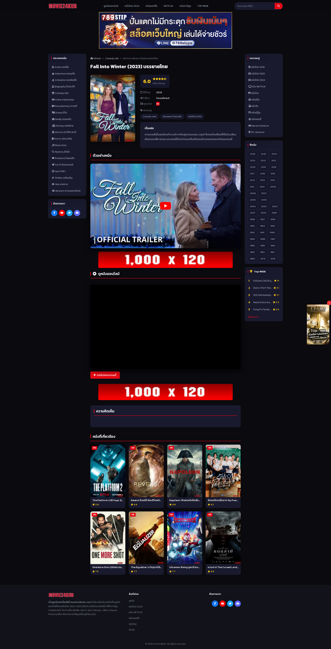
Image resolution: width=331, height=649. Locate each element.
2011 (252, 186)
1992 (252, 232)
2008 (253, 193)
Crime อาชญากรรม (64, 99)
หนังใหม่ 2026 (257, 67)
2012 (272, 180)
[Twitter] (69, 213)
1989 (252, 239)
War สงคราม (61, 184)
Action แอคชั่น (61, 67)
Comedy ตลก (61, 93)
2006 (253, 199)
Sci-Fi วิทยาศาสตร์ (63, 164)
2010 (262, 186)
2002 (275, 206)
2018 (273, 167)
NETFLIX (168, 6)
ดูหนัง (131, 600)
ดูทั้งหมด (252, 316)
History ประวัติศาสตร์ (65, 132)
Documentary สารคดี (65, 106)
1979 (262, 258)
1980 (252, 258)
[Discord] (77, 213)
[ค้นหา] (279, 6)
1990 (272, 232)
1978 (273, 258)
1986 (252, 245)
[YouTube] (62, 213)
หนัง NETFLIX (258, 86)
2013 (262, 180)
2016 (262, 173)
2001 (252, 213)
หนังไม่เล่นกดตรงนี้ (106, 375)
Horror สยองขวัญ (63, 138)
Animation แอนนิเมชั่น (65, 80)
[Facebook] (54, 213)
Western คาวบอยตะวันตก (68, 190)
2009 (273, 186)
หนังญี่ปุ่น (255, 112)
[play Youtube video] (165, 206)
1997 (262, 219)
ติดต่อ (132, 629)
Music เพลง (60, 145)
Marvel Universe (260, 125)
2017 (252, 173)
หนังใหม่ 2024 (131, 6)
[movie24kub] (62, 6)
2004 (252, 206)
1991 (262, 232)
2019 (263, 167)
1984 (272, 245)
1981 (272, 252)
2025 (263, 154)
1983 (252, 252)
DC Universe (257, 132)
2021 (273, 160)
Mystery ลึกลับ (62, 151)
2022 (263, 160)
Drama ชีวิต (61, 112)
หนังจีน (254, 106)
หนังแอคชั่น (151, 6)
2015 (272, 173)
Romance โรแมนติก (64, 158)
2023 (252, 160)
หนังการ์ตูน (185, 6)
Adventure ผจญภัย (64, 73)
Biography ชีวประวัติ (64, 86)
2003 (264, 206)
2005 (264, 199)
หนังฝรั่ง (255, 99)
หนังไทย (254, 93)
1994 (262, 225)
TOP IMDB (202, 6)
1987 (273, 239)
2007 (264, 193)
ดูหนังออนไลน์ (111, 6)
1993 (272, 225)
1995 (252, 225)
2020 (252, 167)
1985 (262, 245)
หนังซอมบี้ (256, 119)
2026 (252, 154)
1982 (262, 252)
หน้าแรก (97, 58)
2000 (263, 213)
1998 (252, 219)
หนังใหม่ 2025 (258, 73)
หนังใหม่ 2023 (195, 116)
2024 (274, 154)
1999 (274, 213)
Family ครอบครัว (62, 119)
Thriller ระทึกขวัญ (63, 178)
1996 (272, 219)
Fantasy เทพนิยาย (64, 125)
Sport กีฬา (60, 171)
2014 (252, 180)
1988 (262, 239)
